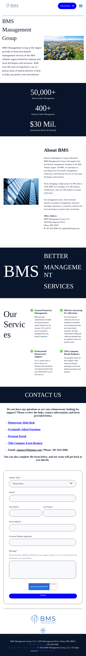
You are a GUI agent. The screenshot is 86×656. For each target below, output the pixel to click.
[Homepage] (12, 6)
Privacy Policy (23, 647)
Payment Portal (17, 436)
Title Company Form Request (25, 443)
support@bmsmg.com (36, 644)
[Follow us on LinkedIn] (43, 630)
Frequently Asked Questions (24, 429)
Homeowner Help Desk (21, 422)
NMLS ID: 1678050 (47, 651)
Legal (33, 647)
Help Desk (11, 647)
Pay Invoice (65, 6)
